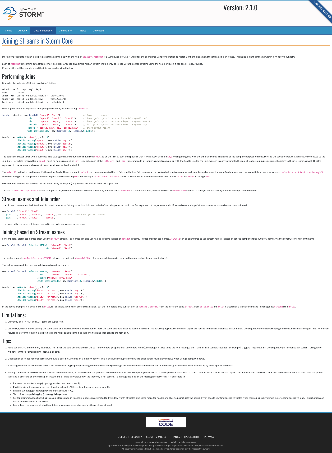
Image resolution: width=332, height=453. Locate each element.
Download (98, 30)
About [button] (21, 30)
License (122, 437)
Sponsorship (192, 437)
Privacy (209, 437)
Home (8, 30)
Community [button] (65, 30)
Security (136, 437)
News (83, 30)
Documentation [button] (42, 30)
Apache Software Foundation (165, 442)
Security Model (156, 437)
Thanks (175, 437)
